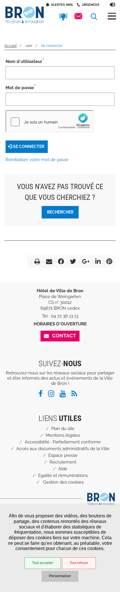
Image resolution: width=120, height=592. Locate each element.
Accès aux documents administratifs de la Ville (63, 448)
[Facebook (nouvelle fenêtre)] (60, 262)
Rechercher (60, 211)
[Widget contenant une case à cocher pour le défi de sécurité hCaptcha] (49, 121)
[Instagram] (53, 394)
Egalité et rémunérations (63, 475)
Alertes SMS (62, 4)
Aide (62, 468)
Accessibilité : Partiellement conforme (63, 442)
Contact (64, 336)
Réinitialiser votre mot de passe (37, 159)
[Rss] (76, 394)
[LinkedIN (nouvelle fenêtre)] (96, 262)
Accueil (10, 46)
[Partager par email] (48, 262)
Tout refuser (79, 563)
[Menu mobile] (111, 16)
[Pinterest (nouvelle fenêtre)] (108, 262)
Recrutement (63, 462)
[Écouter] (113, 4)
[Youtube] (65, 394)
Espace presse (62, 455)
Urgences (90, 4)
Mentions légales (63, 435)
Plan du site (63, 428)
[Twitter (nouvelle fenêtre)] (72, 262)
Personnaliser (60, 576)
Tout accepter (42, 563)
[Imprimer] (36, 262)
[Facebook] (42, 394)
